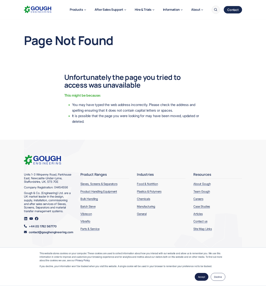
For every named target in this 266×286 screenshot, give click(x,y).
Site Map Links (202, 229)
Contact (233, 10)
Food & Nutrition (147, 184)
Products (76, 9)
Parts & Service (90, 229)
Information (171, 9)
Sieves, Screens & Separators (98, 184)
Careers (198, 199)
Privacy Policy (82, 260)
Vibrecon (86, 214)
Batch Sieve (87, 206)
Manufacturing (146, 206)
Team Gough (201, 191)
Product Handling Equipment (98, 191)
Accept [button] (201, 276)
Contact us (200, 221)
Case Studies (201, 206)
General (142, 214)
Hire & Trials (143, 9)
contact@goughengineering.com (51, 232)
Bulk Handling (89, 199)
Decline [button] (218, 276)
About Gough (202, 184)
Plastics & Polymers (149, 191)
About (195, 9)
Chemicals (143, 199)
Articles (198, 214)
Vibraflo (85, 221)
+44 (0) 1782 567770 (43, 226)
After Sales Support (109, 9)
